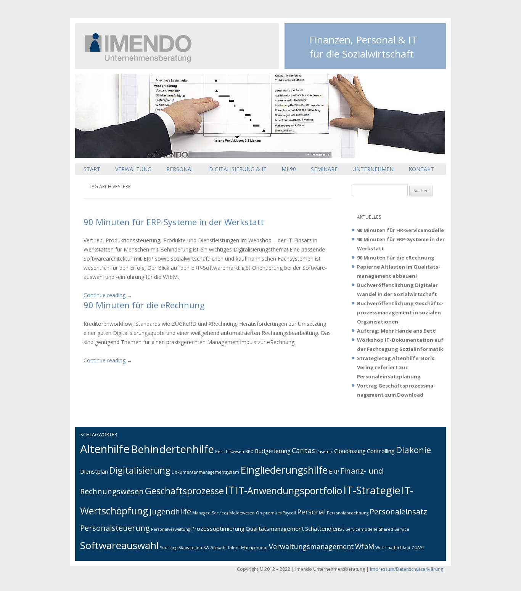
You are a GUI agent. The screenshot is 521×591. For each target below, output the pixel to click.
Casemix (324, 451)
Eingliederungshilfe (284, 470)
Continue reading (108, 295)
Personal (180, 169)
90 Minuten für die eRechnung (144, 305)
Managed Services (210, 513)
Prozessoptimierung (217, 528)
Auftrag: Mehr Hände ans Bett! (397, 330)
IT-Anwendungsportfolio (289, 490)
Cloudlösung (350, 451)
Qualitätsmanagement (275, 528)
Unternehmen (373, 169)
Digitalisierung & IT (238, 169)
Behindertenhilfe (172, 449)
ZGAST (418, 547)
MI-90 (288, 169)
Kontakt (421, 169)
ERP (334, 471)
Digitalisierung (139, 470)
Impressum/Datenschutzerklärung (406, 569)
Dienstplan (94, 471)
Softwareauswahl (119, 545)
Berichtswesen (229, 451)
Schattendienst (324, 528)
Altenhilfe (105, 448)
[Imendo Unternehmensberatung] (133, 60)
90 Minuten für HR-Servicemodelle (400, 230)
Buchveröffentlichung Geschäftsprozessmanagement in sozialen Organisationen (400, 312)
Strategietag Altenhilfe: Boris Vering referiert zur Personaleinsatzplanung (395, 367)
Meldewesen (242, 513)
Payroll (289, 513)
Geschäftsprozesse (184, 491)
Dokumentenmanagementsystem (205, 472)
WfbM (364, 546)
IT (230, 490)
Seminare (324, 169)
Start (92, 169)
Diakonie (413, 449)
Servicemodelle (362, 529)
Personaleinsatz (398, 511)
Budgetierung (273, 451)
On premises (268, 513)
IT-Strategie (371, 490)
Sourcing (168, 547)
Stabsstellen (190, 547)
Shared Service (394, 529)
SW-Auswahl (215, 547)
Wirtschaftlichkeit (392, 547)
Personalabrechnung (347, 513)
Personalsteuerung (115, 527)
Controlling (381, 451)
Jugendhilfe (170, 511)
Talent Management (248, 547)
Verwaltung (133, 169)
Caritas (303, 450)
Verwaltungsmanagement (311, 546)
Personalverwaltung (170, 529)
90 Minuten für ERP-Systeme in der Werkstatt (174, 221)
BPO (249, 451)
